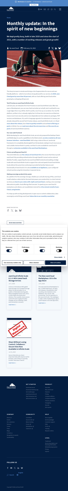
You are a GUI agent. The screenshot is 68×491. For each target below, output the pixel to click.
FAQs (46, 424)
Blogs (8, 431)
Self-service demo (30, 398)
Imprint (47, 451)
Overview (47, 387)
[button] (20, 473)
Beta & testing (29, 422)
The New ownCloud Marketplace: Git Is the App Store (47, 278)
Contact (45, 9)
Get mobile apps (30, 392)
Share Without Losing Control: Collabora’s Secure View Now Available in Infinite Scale (19, 345)
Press (8, 428)
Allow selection (34, 262)
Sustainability (10, 437)
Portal (46, 426)
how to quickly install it (34, 123)
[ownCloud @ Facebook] (8, 468)
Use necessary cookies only (12, 262)
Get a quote (48, 407)
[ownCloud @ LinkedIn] (18, 468)
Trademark (48, 441)
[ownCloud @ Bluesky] (59, 48)
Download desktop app (32, 389)
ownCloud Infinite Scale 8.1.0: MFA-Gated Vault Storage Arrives (18, 278)
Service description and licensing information (51, 444)
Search (54, 9)
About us (9, 417)
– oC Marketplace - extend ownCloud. (35, 1)
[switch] (25, 250)
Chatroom (28, 428)
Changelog (48, 403)
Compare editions (49, 396)
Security (47, 405)
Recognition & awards (12, 435)
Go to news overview (15, 223)
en (41, 9)
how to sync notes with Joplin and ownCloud (30, 182)
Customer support (50, 422)
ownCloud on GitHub (48, 9)
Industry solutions (50, 400)
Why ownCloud (49, 389)
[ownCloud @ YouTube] (11, 468)
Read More (34, 5)
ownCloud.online (30, 394)
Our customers (11, 422)
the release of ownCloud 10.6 (31, 155)
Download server (30, 387)
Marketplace (29, 426)
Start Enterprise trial (31, 396)
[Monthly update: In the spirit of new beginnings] (49, 48)
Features (47, 392)
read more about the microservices (34, 126)
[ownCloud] (10, 9)
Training (47, 428)
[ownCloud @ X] (15, 468)
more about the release (14, 123)
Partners (9, 424)
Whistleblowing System (51, 447)
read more (12, 304)
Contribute (29, 417)
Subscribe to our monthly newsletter (42, 196)
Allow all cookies (55, 262)
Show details (58, 257)
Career (8, 426)
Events (8, 420)
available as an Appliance (38, 168)
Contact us (9, 433)
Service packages (49, 420)
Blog (51, 9)
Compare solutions (50, 398)
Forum (27, 424)
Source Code (29, 420)
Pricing (47, 394)
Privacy (47, 449)
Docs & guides (48, 417)
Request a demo (49, 431)
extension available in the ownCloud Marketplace (30, 148)
